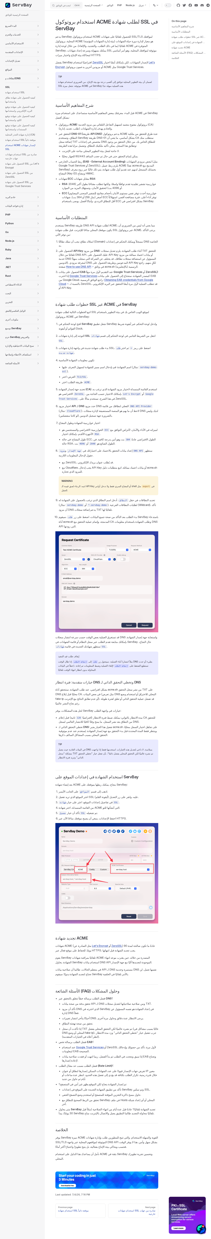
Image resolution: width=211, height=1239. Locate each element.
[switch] (168, 5)
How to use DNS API (78, 266)
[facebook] (190, 5)
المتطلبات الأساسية (181, 31)
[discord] (202, 5)
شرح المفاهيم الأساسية (183, 26)
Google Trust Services (83, 276)
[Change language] (156, 5)
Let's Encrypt (100, 945)
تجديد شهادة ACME (181, 47)
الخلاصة (175, 58)
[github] (178, 5)
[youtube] (196, 5)
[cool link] (208, 5)
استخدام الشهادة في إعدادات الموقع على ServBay (189, 42)
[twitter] (184, 5)
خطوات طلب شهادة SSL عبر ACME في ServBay (189, 36)
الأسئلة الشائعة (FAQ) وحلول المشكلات (189, 52)
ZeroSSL (97, 62)
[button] (22, 26)
